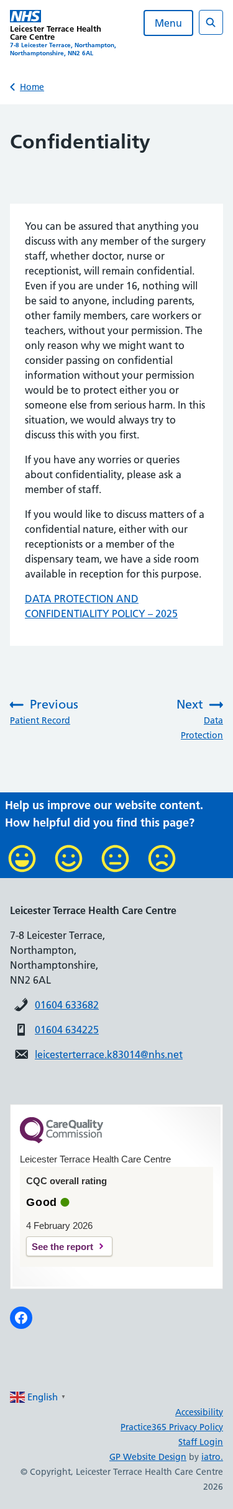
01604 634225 (67, 1029)
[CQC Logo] (61, 1140)
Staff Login (200, 1442)
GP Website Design (147, 1456)
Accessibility (199, 1412)
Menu (168, 23)
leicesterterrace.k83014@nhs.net (109, 1054)
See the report (62, 1246)
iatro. (212, 1456)
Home (32, 87)
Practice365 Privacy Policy (172, 1427)
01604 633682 (67, 1005)
